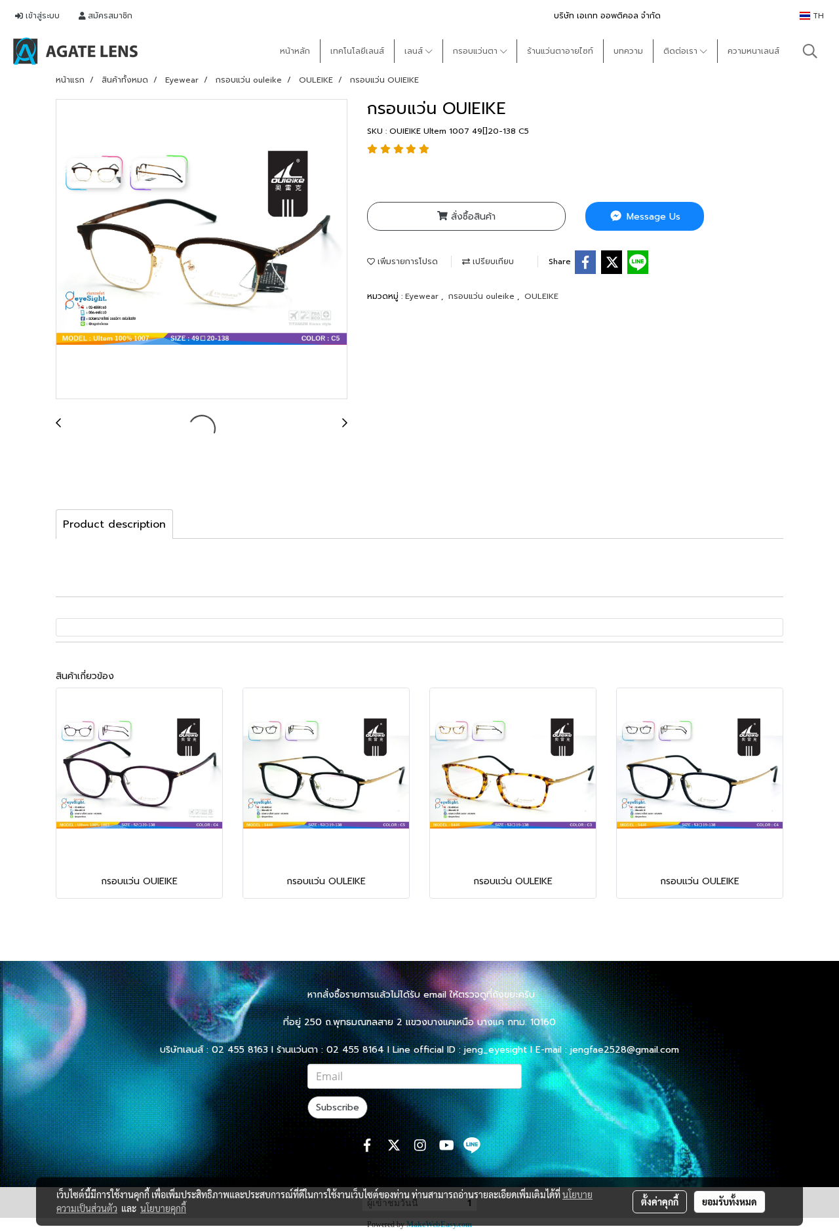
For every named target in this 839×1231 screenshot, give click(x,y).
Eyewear (423, 296)
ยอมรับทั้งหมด (729, 1201)
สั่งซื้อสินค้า (472, 217)
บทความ (628, 51)
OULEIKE (541, 296)
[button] (810, 51)
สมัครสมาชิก (108, 16)
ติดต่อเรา (681, 51)
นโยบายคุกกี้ (163, 1208)
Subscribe (337, 1107)
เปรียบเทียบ (492, 261)
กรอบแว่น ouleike (482, 296)
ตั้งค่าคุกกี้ (659, 1201)
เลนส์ (414, 51)
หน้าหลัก (295, 51)
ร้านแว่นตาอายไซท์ (560, 51)
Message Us (651, 217)
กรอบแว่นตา (476, 51)
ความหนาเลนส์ (753, 51)
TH (817, 16)
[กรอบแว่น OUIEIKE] (201, 250)
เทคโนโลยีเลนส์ (357, 51)
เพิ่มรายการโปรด (406, 261)
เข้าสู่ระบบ (41, 16)
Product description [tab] (114, 524)
